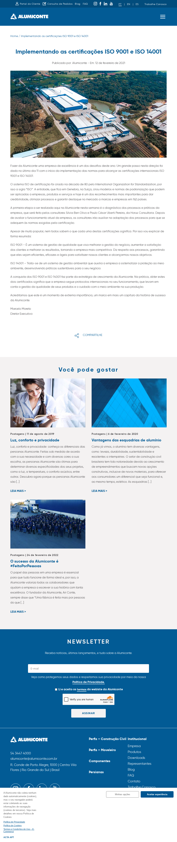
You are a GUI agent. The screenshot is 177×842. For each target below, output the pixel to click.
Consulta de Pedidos (59, 3)
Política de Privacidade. (88, 682)
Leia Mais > (18, 491)
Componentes (99, 761)
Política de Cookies (12, 825)
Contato (134, 781)
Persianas (96, 772)
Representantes (139, 764)
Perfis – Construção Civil (107, 739)
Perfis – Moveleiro (102, 750)
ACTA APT (8, 837)
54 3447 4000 (20, 753)
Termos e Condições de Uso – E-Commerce (18, 830)
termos (81, 689)
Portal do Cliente (30, 3)
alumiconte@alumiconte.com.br (33, 759)
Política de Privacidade (14, 822)
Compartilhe (92, 335)
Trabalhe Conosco (156, 4)
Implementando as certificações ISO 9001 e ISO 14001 (54, 36)
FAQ (85, 3)
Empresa (134, 746)
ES (137, 4)
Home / (15, 36)
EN (128, 4)
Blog (77, 3)
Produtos (134, 752)
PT (120, 4)
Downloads (136, 758)
